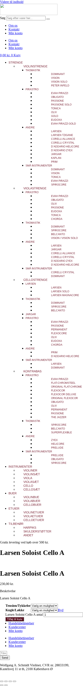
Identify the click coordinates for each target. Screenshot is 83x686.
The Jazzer (58, 417)
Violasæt (31, 482)
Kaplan (56, 158)
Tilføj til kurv (14, 619)
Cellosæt (31, 489)
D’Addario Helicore (65, 146)
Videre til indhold (11, 2)
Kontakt (14, 29)
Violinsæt (31, 474)
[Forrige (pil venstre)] (1, 685)
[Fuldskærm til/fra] (6, 681)
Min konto (16, 33)
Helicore (57, 443)
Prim (54, 161)
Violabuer (31, 501)
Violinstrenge (35, 66)
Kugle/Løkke (15, 610)
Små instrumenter (39, 165)
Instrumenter (20, 466)
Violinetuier (33, 512)
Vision (55, 77)
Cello (28, 485)
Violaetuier (33, 516)
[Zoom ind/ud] (1, 681)
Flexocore (59, 333)
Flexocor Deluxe (63, 394)
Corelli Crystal (62, 142)
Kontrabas (32, 371)
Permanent (59, 329)
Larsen (56, 131)
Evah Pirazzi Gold (63, 123)
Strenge (16, 62)
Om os (13, 25)
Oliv (54, 112)
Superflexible (61, 432)
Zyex (54, 440)
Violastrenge (34, 188)
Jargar (56, 154)
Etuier (14, 508)
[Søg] (48, 19)
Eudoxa (56, 119)
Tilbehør (16, 523)
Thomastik (33, 70)
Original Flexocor (64, 398)
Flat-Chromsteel (63, 382)
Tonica (56, 108)
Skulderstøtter (37, 531)
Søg (2, 18)
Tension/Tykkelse (18, 605)
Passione (57, 100)
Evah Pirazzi (59, 93)
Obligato (57, 97)
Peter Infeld (60, 85)
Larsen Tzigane (62, 135)
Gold (54, 116)
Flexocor (58, 390)
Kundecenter (17, 627)
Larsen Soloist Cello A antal (24, 614)
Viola (27, 478)
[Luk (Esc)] (14, 681)
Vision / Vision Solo (64, 238)
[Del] (10, 681)
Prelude (57, 447)
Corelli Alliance (63, 138)
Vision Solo (59, 81)
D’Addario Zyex (62, 150)
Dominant (58, 74)
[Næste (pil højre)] (6, 685)
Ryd (60, 610)
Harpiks (29, 527)
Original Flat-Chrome (66, 386)
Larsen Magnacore (65, 295)
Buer (13, 493)
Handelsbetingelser (21, 623)
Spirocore (58, 184)
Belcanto (58, 234)
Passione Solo (61, 104)
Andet (28, 535)
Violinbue (31, 497)
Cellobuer (32, 504)
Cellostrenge (35, 279)
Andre (30, 127)
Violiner (30, 470)
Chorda (56, 219)
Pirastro (32, 89)
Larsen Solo (60, 291)
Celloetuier (33, 520)
